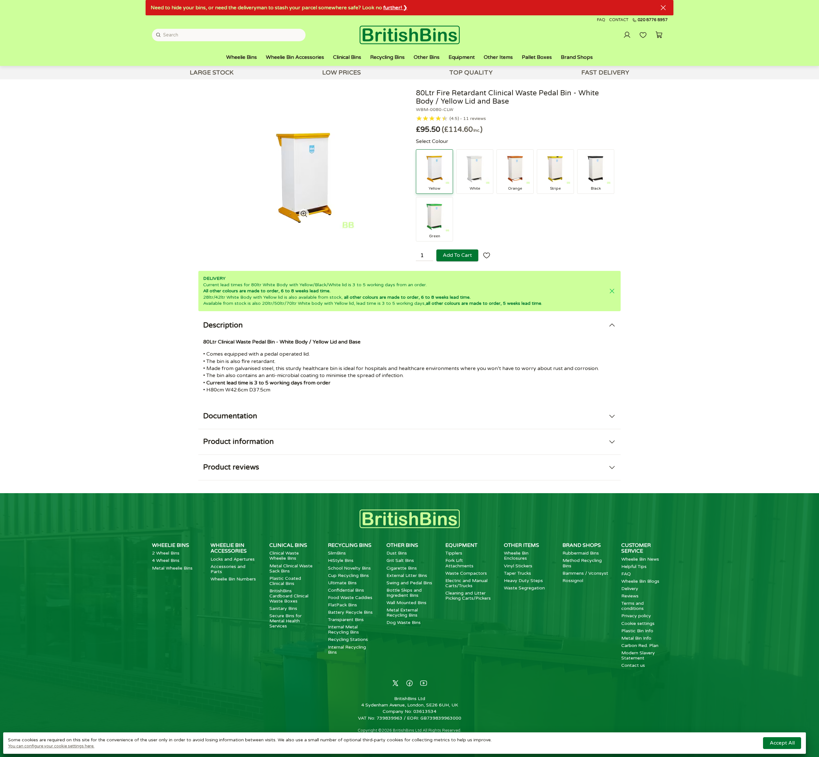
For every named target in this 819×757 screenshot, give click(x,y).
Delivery (629, 588)
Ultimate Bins (342, 583)
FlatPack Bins (342, 605)
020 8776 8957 (653, 20)
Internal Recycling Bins (347, 649)
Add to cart (457, 255)
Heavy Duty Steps (523, 580)
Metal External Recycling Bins (402, 612)
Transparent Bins (346, 619)
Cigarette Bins (401, 568)
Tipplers (453, 553)
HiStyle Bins (341, 560)
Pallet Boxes (537, 57)
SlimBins (337, 553)
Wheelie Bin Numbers (233, 579)
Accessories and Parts (228, 569)
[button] (659, 35)
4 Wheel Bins (165, 560)
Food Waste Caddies (350, 597)
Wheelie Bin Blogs (640, 581)
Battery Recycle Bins (350, 612)
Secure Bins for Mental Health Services (285, 621)
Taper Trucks (517, 573)
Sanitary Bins (283, 608)
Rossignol (572, 580)
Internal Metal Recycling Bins (343, 629)
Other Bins (427, 57)
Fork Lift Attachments (459, 563)
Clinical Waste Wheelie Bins (284, 555)
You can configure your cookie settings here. (51, 746)
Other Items (498, 57)
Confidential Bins (346, 590)
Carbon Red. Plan (639, 645)
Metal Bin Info (636, 638)
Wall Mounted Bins (406, 602)
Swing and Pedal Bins (409, 583)
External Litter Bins (406, 575)
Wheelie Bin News (640, 559)
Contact (618, 20)
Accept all (782, 743)
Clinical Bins (347, 57)
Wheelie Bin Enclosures (516, 555)
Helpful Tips (634, 566)
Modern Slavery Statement (638, 655)
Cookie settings (638, 623)
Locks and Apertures (233, 559)
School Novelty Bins (349, 568)
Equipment (462, 57)
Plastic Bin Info (637, 631)
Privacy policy (636, 616)
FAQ (601, 20)
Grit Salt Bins (400, 560)
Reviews (630, 596)
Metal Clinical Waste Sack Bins (291, 568)
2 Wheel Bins (165, 553)
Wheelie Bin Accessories (295, 57)
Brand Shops (577, 57)
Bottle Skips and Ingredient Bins (404, 592)
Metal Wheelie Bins (172, 568)
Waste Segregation (524, 588)
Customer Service (636, 548)
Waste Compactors (466, 573)
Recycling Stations (348, 639)
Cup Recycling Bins (348, 575)
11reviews (474, 118)
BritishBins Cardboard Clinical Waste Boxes (288, 596)
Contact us (633, 665)
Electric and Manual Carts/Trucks (466, 583)
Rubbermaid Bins (580, 553)
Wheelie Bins (241, 57)
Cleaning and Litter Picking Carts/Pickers (468, 595)
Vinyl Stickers (518, 566)
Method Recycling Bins (582, 563)
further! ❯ (395, 7)
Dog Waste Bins (403, 622)
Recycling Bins (387, 57)
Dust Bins (396, 553)
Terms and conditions (632, 606)
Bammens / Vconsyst (585, 573)
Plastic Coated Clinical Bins (285, 581)
